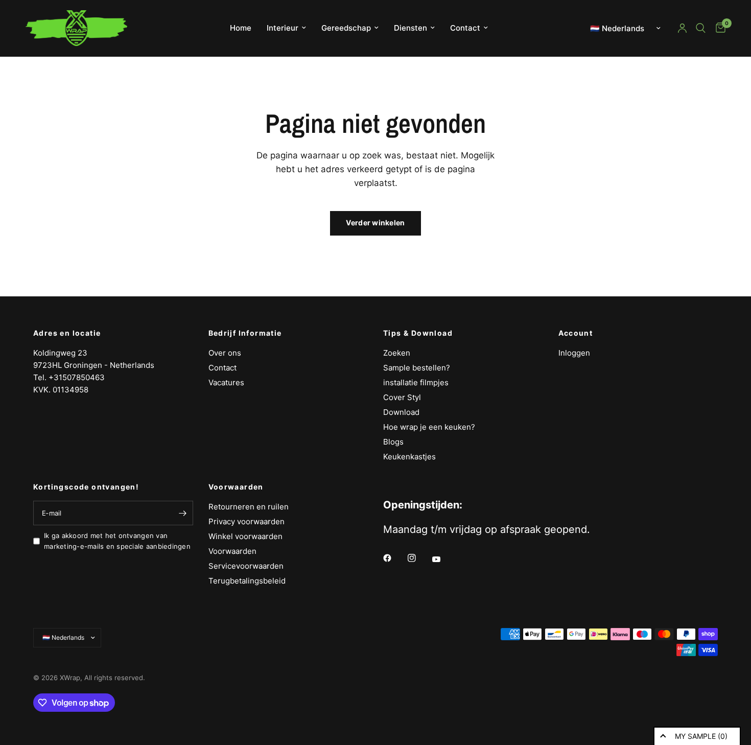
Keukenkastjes (409, 456)
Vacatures (226, 382)
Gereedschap (346, 28)
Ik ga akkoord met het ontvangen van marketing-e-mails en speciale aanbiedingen (117, 540)
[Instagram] (419, 558)
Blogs (393, 442)
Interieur (282, 28)
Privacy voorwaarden (246, 521)
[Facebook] (394, 558)
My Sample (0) (701, 736)
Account (575, 333)
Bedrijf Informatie (245, 333)
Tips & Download (418, 333)
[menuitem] (240, 28)
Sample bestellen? (416, 367)
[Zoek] (701, 28)
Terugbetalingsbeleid (247, 581)
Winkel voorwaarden (245, 536)
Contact (465, 28)
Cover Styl (402, 397)
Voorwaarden (236, 487)
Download (401, 412)
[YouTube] (443, 559)
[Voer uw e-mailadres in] (183, 513)
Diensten (410, 28)
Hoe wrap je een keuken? (429, 427)
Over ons (224, 353)
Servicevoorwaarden (246, 566)
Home (240, 28)
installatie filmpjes (416, 382)
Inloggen (574, 353)
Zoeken (396, 353)
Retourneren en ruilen (248, 506)
